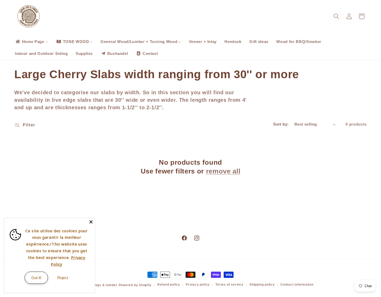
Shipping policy (262, 284)
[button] (336, 16)
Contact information (297, 284)
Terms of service (229, 284)
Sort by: (281, 124)
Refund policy (168, 284)
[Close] (91, 221)
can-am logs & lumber (99, 285)
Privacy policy (198, 284)
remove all (223, 171)
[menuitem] (31, 42)
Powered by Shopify (135, 285)
